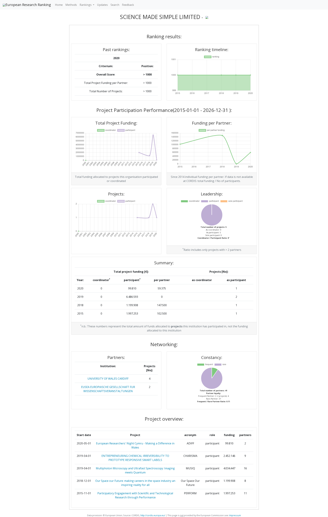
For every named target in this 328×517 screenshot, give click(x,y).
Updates (102, 5)
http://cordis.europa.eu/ (152, 515)
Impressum (235, 515)
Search (115, 5)
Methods (71, 5)
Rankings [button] (86, 5)
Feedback (128, 5)
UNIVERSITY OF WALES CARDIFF (107, 378)
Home (59, 5)
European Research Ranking (28, 4)
